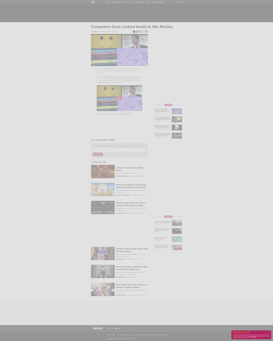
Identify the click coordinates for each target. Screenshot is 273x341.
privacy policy (252, 336)
